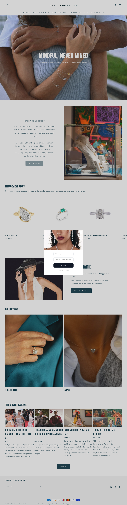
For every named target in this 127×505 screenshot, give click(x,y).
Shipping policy (67, 504)
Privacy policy (46, 504)
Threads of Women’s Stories (104, 432)
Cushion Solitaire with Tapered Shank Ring (95, 236)
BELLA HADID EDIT (81, 291)
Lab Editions (13, 504)
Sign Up (63, 265)
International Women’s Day (76, 432)
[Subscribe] (40, 486)
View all (63, 467)
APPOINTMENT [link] (34, 163)
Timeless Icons (11, 390)
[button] (7, 5)
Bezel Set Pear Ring (11, 236)
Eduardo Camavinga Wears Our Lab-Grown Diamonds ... (49, 434)
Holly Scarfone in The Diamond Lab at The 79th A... (18, 434)
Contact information (25, 504)
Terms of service (56, 504)
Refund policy (36, 504)
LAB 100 (67, 390)
